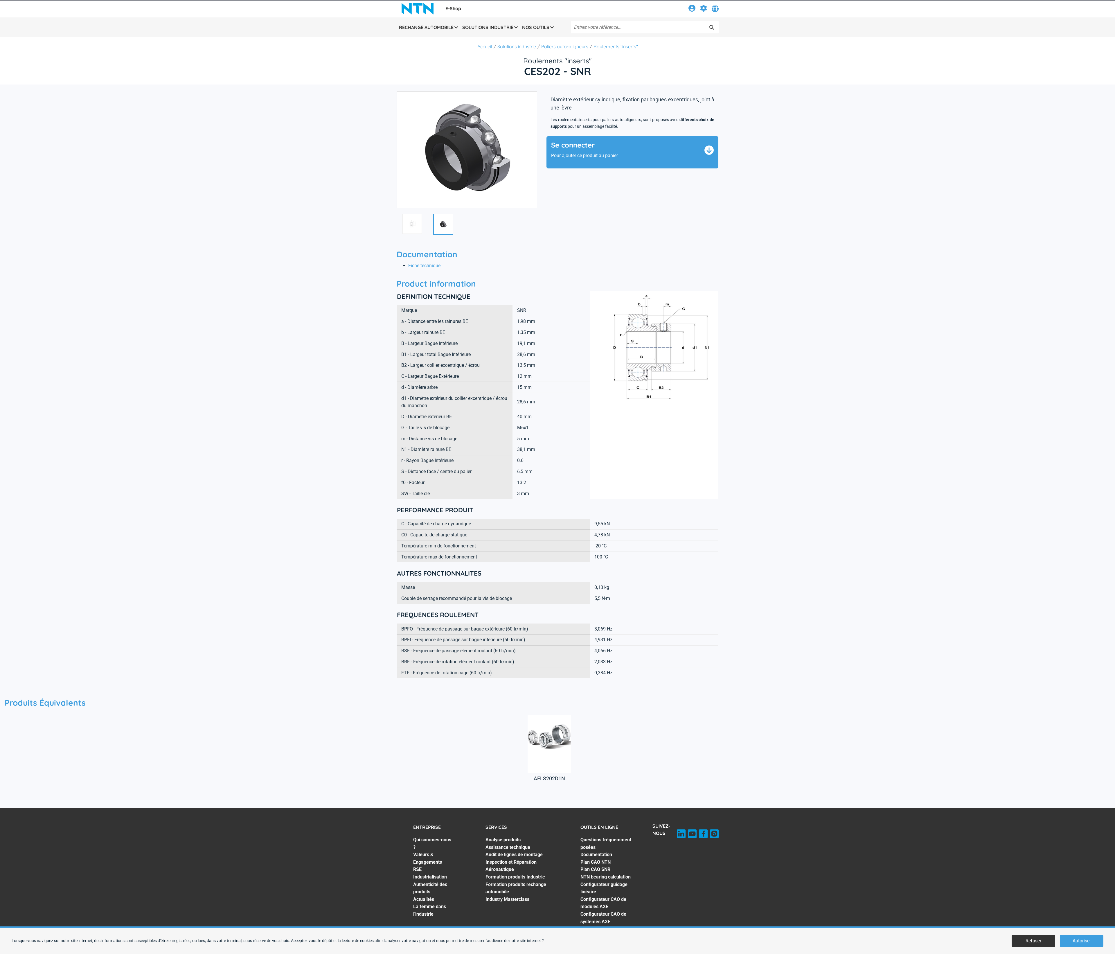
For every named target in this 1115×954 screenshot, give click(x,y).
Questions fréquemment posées (605, 843)
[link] (691, 9)
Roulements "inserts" (616, 46)
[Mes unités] (703, 9)
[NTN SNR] (417, 9)
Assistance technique (507, 847)
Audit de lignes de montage (514, 854)
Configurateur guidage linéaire (603, 888)
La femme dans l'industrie (429, 910)
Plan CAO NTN (595, 862)
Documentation (596, 854)
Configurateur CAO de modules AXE (603, 903)
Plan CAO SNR (595, 869)
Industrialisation (430, 877)
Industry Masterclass (507, 899)
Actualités (423, 899)
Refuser (1033, 941)
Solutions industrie (516, 46)
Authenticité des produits (430, 888)
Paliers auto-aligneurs (564, 46)
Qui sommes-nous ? (432, 843)
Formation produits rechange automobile (515, 888)
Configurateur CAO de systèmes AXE (603, 917)
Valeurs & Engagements (427, 858)
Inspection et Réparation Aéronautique (511, 865)
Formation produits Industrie (515, 877)
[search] (711, 27)
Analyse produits (503, 839)
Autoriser (1082, 941)
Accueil (484, 46)
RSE (417, 869)
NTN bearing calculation (605, 877)
